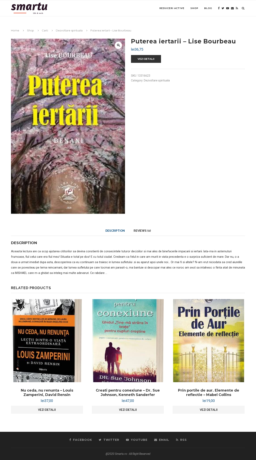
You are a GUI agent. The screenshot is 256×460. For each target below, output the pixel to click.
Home (15, 30)
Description (115, 230)
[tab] (115, 230)
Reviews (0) (142, 230)
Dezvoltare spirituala (69, 30)
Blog (208, 8)
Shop (194, 8)
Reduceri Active (171, 8)
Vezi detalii (146, 58)
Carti (45, 30)
